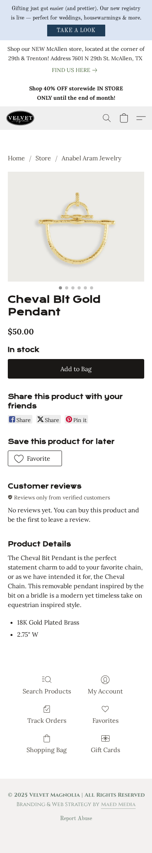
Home (16, 158)
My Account (105, 691)
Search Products (47, 691)
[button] (76, 30)
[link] (76, 70)
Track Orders (46, 720)
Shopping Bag (47, 750)
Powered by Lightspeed (76, 832)
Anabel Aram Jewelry (91, 158)
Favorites (105, 720)
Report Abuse (76, 818)
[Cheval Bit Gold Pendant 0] (76, 227)
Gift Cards (105, 750)
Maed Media (118, 804)
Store (43, 158)
